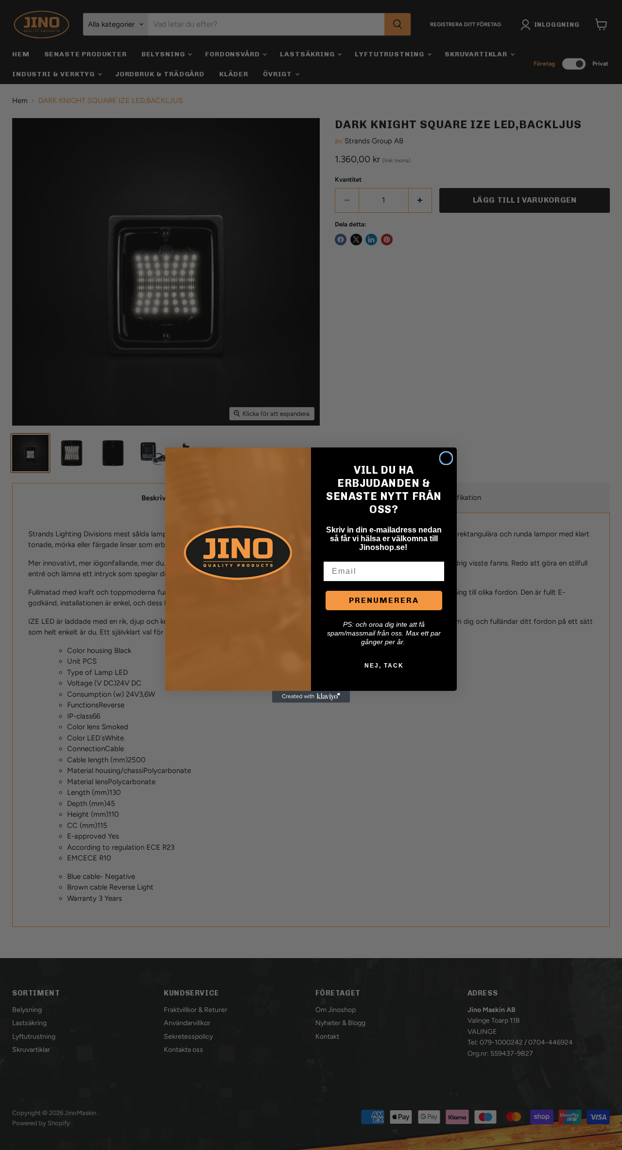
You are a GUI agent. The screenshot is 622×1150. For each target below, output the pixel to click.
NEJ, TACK (384, 665)
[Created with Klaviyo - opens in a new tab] (311, 697)
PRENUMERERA (384, 600)
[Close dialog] (446, 458)
